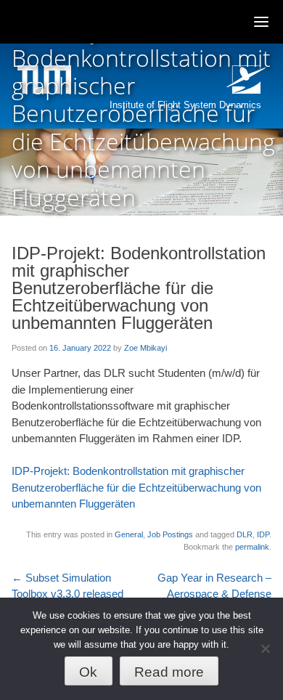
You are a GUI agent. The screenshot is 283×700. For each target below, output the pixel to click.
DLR (245, 534)
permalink (252, 546)
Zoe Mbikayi (145, 347)
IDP (263, 534)
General (129, 534)
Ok (88, 672)
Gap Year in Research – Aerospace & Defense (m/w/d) (214, 593)
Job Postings (170, 534)
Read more (169, 672)
